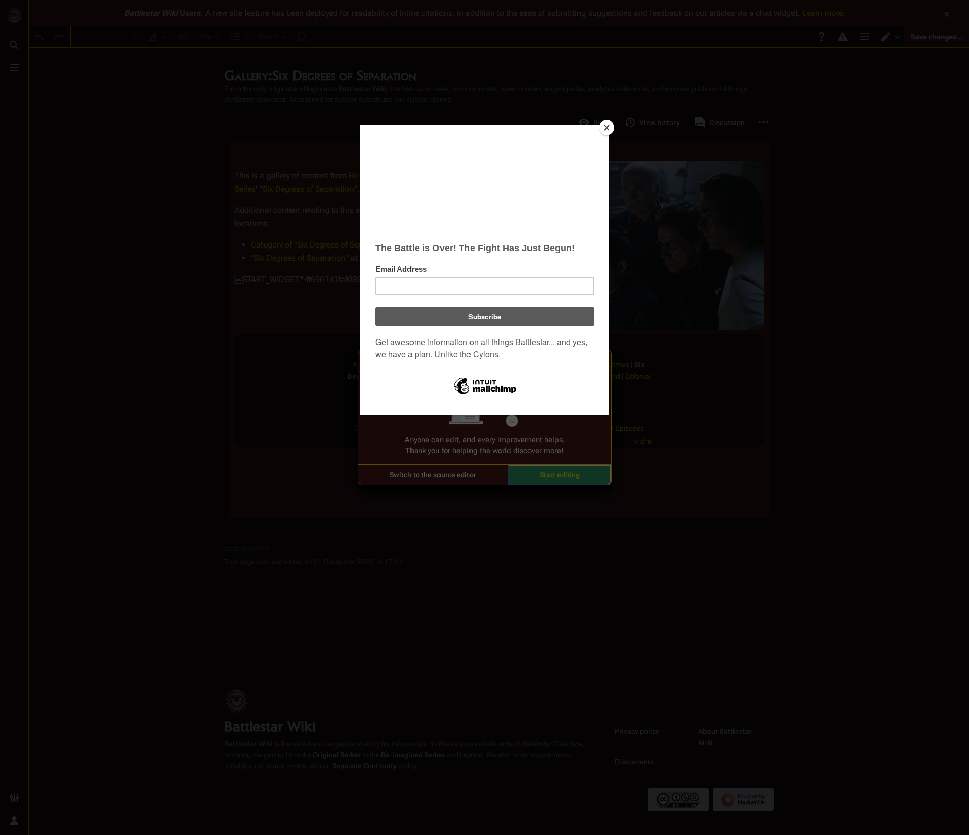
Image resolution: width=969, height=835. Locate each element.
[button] (433, 475)
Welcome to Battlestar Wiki (484, 364)
